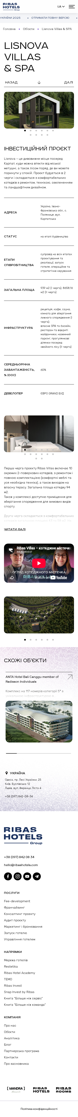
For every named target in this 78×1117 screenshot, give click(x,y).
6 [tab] (54, 132)
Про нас (10, 1025)
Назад (11, 82)
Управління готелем (19, 939)
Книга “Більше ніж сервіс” (23, 998)
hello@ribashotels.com (21, 865)
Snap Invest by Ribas (19, 992)
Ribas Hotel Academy (19, 973)
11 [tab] (49, 455)
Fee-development (17, 901)
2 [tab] (32, 132)
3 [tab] (37, 132)
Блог (7, 1044)
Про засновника (16, 1064)
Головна (9, 29)
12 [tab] (54, 455)
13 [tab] (37, 460)
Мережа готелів (16, 960)
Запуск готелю (15, 933)
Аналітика (12, 1038)
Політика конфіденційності (39, 1109)
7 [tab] (32, 136)
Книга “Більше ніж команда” (25, 1005)
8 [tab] (37, 136)
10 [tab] (49, 136)
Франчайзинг (14, 907)
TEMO (8, 979)
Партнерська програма (21, 1051)
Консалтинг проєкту (19, 914)
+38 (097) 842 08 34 (19, 857)
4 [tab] (43, 132)
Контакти (11, 1057)
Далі (68, 82)
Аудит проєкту (15, 920)
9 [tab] (43, 136)
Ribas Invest (13, 985)
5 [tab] (49, 132)
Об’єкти (28, 29)
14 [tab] (43, 460)
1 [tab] (26, 132)
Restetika (11, 966)
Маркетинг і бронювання (23, 926)
